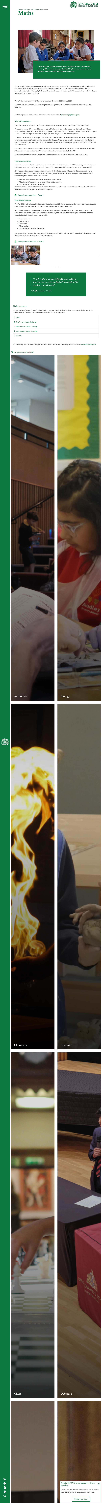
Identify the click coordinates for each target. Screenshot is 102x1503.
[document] (51, 751)
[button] (99, 1484)
